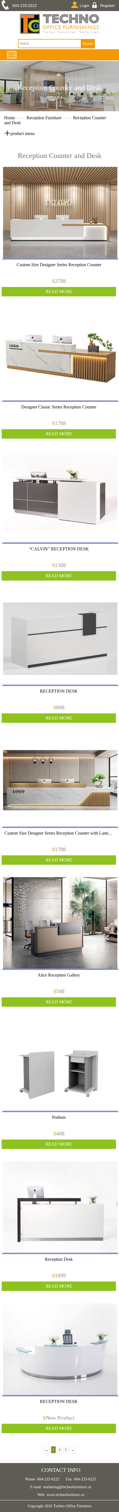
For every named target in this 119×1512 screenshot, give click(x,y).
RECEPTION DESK (59, 691)
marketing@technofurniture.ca (66, 1487)
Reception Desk (59, 1259)
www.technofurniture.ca (64, 1495)
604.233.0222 (24, 5)
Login (84, 5)
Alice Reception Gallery (59, 975)
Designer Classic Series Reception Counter (58, 407)
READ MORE (59, 291)
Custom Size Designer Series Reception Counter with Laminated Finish (58, 833)
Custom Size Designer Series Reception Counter (59, 264)
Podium (59, 1117)
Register (107, 5)
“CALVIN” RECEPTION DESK (59, 549)
